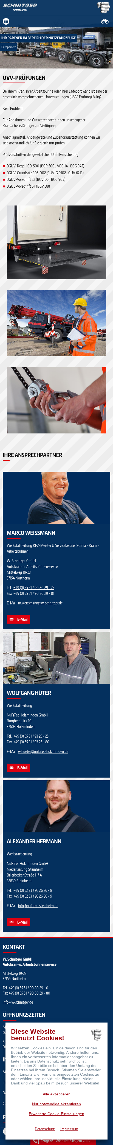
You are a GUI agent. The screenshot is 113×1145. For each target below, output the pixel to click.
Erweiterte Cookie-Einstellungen (56, 1114)
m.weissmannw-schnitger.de (40, 603)
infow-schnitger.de (18, 1002)
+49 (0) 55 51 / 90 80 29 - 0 (28, 988)
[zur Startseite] (20, 7)
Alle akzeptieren (56, 1094)
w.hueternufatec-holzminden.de (43, 751)
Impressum (69, 1129)
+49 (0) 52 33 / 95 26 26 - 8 (32, 890)
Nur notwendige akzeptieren (56, 1104)
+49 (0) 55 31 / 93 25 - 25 (31, 736)
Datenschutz (45, 1129)
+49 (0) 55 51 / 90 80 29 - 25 (33, 587)
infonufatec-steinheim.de (38, 905)
